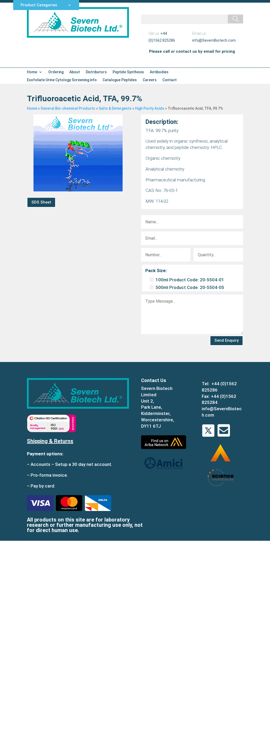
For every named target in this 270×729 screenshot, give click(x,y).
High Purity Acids (149, 108)
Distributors (96, 72)
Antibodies (159, 72)
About (74, 72)
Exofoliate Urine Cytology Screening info (62, 80)
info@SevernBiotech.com (214, 40)
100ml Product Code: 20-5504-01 (190, 279)
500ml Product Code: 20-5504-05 (190, 287)
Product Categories (39, 5)
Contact (169, 80)
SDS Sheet (41, 202)
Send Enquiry (226, 340)
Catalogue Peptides (120, 80)
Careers (150, 80)
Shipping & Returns (50, 441)
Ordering (56, 72)
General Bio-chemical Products (68, 108)
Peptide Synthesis (128, 72)
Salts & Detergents (115, 108)
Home (32, 72)
